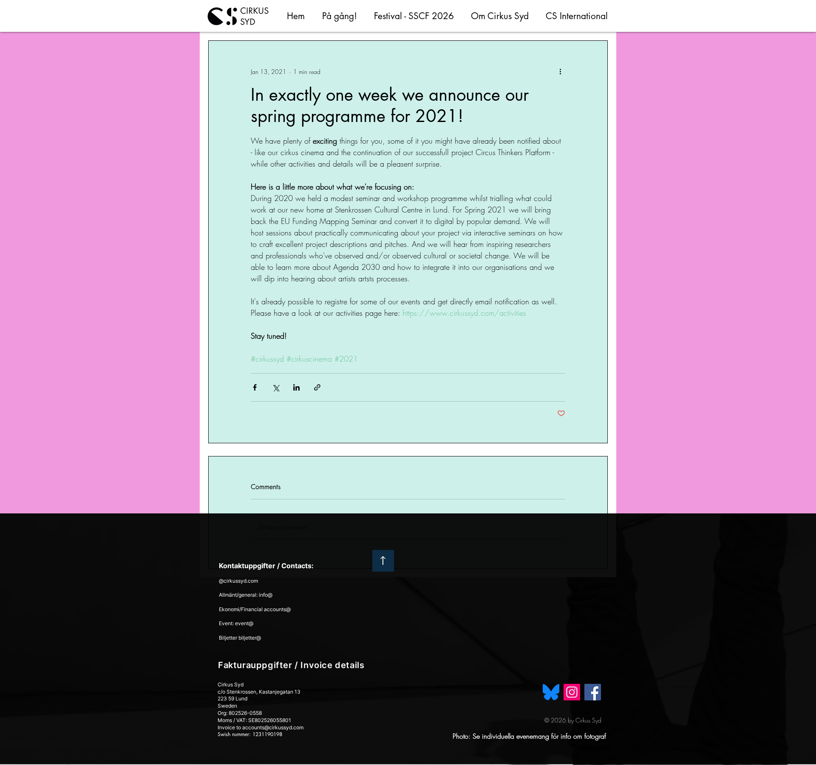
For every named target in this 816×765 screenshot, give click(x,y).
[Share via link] (317, 387)
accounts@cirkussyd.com (272, 727)
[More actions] (560, 71)
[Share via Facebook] (255, 387)
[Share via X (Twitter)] (276, 387)
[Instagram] (572, 692)
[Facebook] (592, 692)
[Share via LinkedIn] (296, 387)
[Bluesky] (551, 692)
